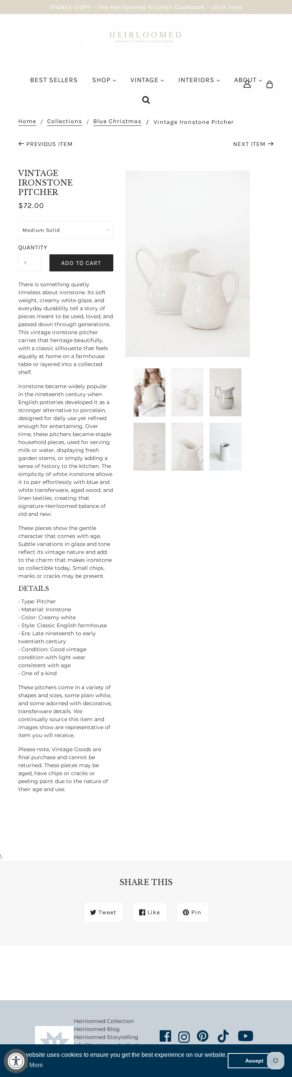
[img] (247, 84)
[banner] (146, 36)
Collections (64, 121)
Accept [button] (254, 1061)
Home (27, 121)
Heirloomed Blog (97, 1029)
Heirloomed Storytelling (106, 1037)
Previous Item (49, 144)
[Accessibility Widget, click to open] (16, 1061)
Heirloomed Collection (104, 1021)
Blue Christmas (117, 121)
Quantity (29, 247)
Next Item (249, 144)
